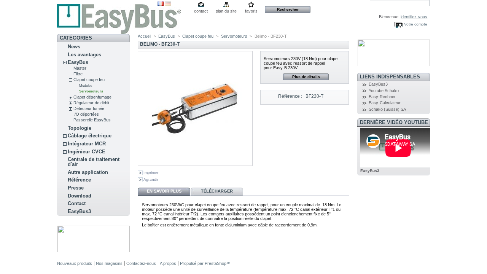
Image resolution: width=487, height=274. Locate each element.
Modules (85, 86)
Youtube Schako (384, 90)
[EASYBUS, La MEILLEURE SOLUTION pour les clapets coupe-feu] (107, 17)
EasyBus (78, 62)
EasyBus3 (79, 211)
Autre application (88, 172)
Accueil (144, 36)
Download (79, 196)
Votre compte (415, 24)
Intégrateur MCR (87, 144)
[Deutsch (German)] (168, 4)
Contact (77, 203)
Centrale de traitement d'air (93, 161)
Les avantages (84, 54)
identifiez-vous (414, 16)
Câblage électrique (89, 136)
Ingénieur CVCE (86, 152)
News (74, 46)
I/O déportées (86, 114)
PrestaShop (215, 263)
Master (79, 68)
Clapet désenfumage (92, 97)
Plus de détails (306, 77)
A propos (168, 263)
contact (201, 11)
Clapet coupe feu (89, 79)
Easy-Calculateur (385, 102)
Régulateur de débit (91, 102)
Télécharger (217, 191)
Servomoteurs (91, 91)
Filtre (78, 74)
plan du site (226, 11)
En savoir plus (164, 191)
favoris (251, 11)
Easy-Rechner (382, 96)
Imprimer (150, 172)
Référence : (290, 96)
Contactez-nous (141, 263)
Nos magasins (109, 263)
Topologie (79, 128)
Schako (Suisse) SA (387, 109)
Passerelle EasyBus (92, 120)
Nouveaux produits (74, 263)
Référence (79, 180)
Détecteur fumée (88, 108)
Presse (76, 188)
